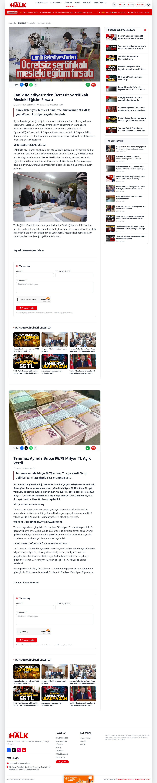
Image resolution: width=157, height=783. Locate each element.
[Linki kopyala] (35, 85)
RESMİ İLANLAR (100, 3)
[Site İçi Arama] (114, 4)
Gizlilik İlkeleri (85, 738)
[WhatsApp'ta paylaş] (31, 85)
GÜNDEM (68, 3)
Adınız (19, 271)
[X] (14, 750)
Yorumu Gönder (28, 308)
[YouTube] (24, 750)
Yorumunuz (21, 280)
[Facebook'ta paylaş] (22, 85)
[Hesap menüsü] (148, 5)
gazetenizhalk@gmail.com (20, 763)
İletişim (83, 741)
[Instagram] (19, 750)
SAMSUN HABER (41, 3)
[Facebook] (9, 750)
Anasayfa (12, 23)
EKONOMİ (87, 3)
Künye (82, 744)
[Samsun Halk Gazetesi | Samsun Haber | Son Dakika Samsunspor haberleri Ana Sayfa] (17, 4)
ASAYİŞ (77, 3)
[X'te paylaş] (26, 85)
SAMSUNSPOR (56, 3)
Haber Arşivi (60, 757)
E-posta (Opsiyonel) (63, 271)
